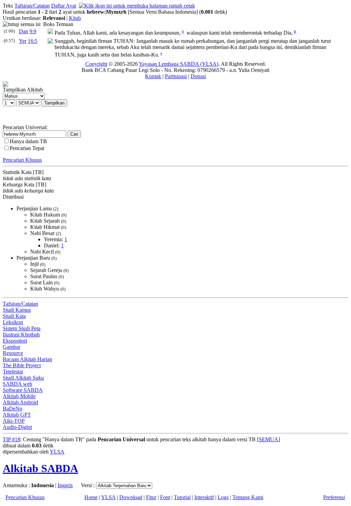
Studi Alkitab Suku (23, 378)
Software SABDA (23, 390)
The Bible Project (22, 365)
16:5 (32, 41)
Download (130, 497)
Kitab (75, 18)
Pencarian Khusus (22, 160)
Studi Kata (14, 316)
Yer (22, 41)
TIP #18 (11, 439)
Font (165, 497)
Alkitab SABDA (40, 468)
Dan (23, 31)
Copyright (96, 64)
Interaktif (204, 497)
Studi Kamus (17, 310)
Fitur (151, 497)
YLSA (57, 452)
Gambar (11, 347)
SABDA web (17, 384)
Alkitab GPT (17, 415)
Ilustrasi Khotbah (21, 334)
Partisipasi (176, 76)
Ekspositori (15, 341)
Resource (13, 353)
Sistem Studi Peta (21, 328)
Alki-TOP (14, 421)
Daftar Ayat (63, 6)
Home (91, 497)
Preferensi (334, 497)
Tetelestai (13, 371)
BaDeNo (12, 408)
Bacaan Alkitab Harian (27, 359)
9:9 (32, 31)
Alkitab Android (20, 402)
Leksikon (13, 322)
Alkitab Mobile (19, 396)
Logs (223, 497)
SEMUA (268, 439)
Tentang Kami (247, 497)
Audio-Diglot (17, 427)
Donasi (198, 76)
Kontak (153, 76)
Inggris (65, 485)
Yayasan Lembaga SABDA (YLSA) (178, 64)
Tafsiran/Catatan (32, 6)
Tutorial (182, 497)
